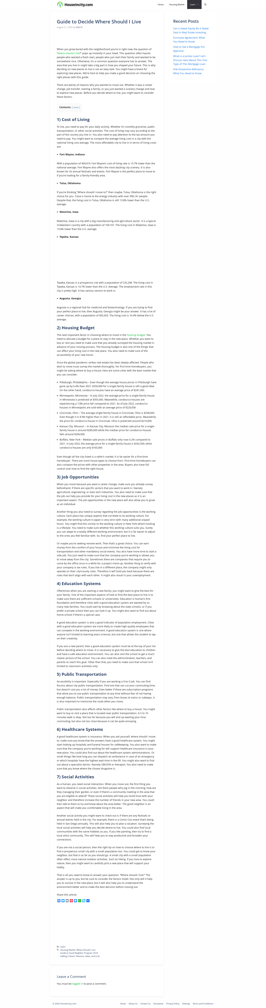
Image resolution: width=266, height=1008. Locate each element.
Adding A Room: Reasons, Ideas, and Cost (80, 956)
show (75, 107)
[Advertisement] (77, 38)
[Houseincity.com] (60, 4)
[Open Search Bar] (205, 4)
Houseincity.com (78, 4)
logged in (77, 983)
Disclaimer (158, 1003)
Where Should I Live (85, 949)
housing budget (136, 335)
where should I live (69, 53)
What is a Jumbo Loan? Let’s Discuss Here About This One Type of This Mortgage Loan (190, 60)
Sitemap (186, 1003)
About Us (133, 1003)
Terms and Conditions (203, 1003)
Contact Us (145, 1003)
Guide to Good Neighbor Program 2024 (79, 953)
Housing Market (176, 4)
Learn (192, 4)
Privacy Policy (172, 1003)
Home (161, 4)
